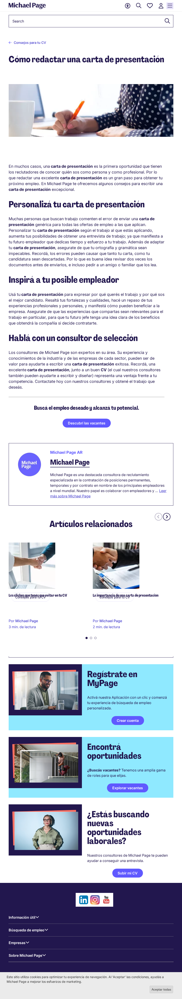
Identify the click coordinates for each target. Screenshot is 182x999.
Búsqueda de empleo (26, 930)
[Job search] (138, 6)
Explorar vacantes (127, 788)
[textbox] (91, 21)
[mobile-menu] (169, 5)
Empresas (17, 943)
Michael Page (70, 462)
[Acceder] (160, 6)
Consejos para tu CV (30, 42)
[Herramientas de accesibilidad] (127, 5)
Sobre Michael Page (25, 955)
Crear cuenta (128, 720)
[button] (166, 21)
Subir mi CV (128, 873)
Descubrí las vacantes (86, 423)
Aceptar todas (161, 989)
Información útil (22, 917)
